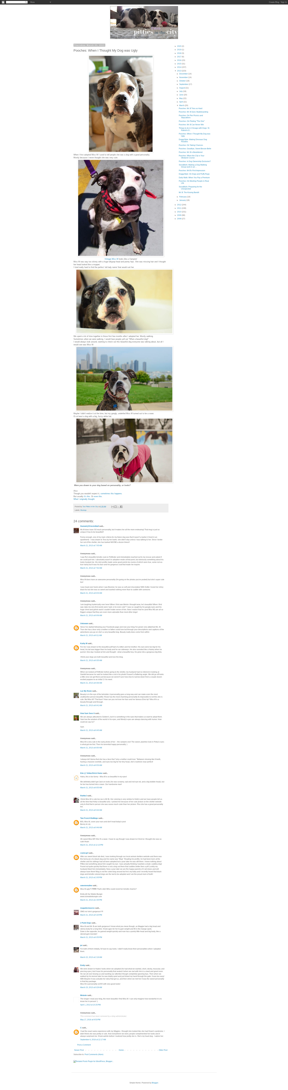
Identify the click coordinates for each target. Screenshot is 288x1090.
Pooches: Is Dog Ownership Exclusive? (195, 161)
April (181, 102)
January (182, 200)
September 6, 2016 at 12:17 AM (93, 1040)
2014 (179, 67)
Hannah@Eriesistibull (89, 526)
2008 (179, 219)
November (183, 77)
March (182, 105)
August (182, 88)
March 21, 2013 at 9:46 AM (91, 827)
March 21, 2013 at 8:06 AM (91, 615)
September (184, 84)
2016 (179, 60)
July (181, 91)
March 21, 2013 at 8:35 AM (91, 660)
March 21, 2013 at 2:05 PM (91, 877)
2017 (179, 57)
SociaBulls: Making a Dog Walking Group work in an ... (193, 166)
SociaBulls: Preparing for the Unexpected (190, 188)
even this (98, 496)
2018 (179, 53)
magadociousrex (87, 908)
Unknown (84, 623)
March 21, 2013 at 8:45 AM (91, 730)
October (182, 81)
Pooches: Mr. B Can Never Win (191, 125)
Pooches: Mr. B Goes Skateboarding (193, 112)
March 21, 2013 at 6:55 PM (91, 937)
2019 (179, 50)
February (183, 197)
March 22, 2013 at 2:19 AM (91, 957)
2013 (179, 71)
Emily (82, 965)
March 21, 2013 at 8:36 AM (91, 683)
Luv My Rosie (86, 691)
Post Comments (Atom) (94, 1054)
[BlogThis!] (115, 506)
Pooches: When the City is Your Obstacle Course (191, 157)
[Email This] (112, 506)
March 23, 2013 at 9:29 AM (91, 987)
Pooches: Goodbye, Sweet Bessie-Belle (195, 149)
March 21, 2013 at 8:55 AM (91, 788)
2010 (179, 212)
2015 (179, 64)
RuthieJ (83, 796)
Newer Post (79, 1050)
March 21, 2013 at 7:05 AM (91, 545)
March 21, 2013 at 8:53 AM (91, 765)
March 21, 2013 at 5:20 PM (91, 915)
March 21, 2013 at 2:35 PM (91, 900)
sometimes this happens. (111, 493)
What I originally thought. (84, 499)
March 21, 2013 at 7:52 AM (91, 568)
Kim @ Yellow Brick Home (91, 773)
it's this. (87, 496)
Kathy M (83, 643)
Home (121, 1050)
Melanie (83, 995)
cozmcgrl (84, 853)
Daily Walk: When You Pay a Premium (194, 178)
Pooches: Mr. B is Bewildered (190, 152)
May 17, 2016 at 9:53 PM (90, 1020)
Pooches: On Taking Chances (191, 145)
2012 (179, 205)
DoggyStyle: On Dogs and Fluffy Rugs (194, 174)
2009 (179, 215)
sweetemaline (86, 886)
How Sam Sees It (87, 713)
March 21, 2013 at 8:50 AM (91, 748)
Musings (83, 510)
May (181, 98)
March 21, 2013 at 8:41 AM (91, 705)
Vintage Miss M (112, 259)
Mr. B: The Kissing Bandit (189, 192)
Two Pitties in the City (90, 506)
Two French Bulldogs (89, 818)
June (181, 95)
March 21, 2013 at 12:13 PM (91, 845)
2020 (179, 46)
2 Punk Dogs (85, 923)
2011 (179, 208)
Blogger (155, 1083)
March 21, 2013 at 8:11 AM (91, 635)
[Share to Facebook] (121, 506)
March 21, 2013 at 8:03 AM (91, 593)
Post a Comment (84, 1045)
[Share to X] (118, 506)
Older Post (163, 1050)
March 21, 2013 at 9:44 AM (91, 810)
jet (81, 945)
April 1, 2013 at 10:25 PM (90, 1005)
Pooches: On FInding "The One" (192, 121)
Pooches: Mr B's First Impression (192, 170)
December (183, 74)
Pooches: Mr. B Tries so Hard (190, 108)
